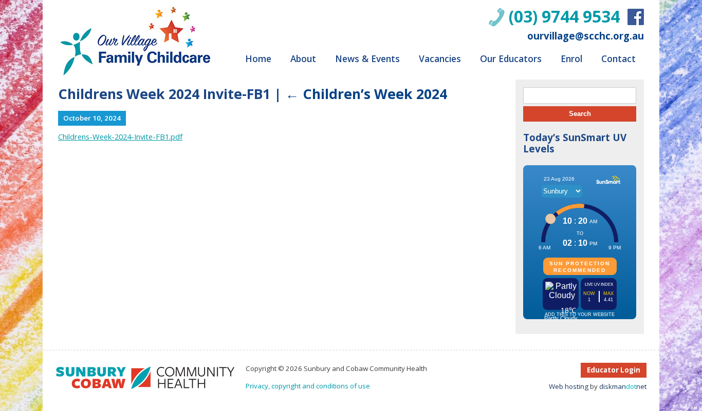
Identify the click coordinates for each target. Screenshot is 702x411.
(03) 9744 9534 (564, 16)
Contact (618, 58)
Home (258, 58)
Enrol (571, 58)
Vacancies (440, 58)
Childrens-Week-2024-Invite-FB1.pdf (120, 136)
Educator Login (613, 370)
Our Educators (511, 58)
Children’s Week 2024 (366, 94)
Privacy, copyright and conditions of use (308, 385)
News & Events (367, 58)
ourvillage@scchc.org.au (585, 35)
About (303, 58)
